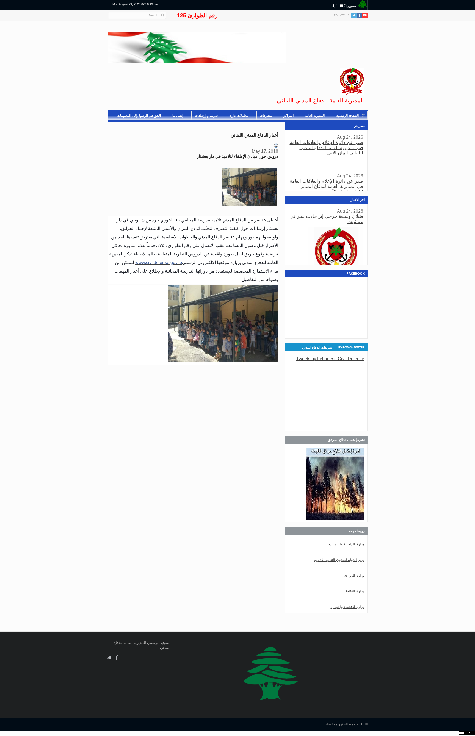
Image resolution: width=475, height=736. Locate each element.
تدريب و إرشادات (206, 116)
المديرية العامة (315, 116)
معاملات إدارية (238, 116)
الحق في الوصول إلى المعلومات (139, 116)
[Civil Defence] (352, 81)
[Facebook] (359, 15)
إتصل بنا (177, 116)
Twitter (354, 15)
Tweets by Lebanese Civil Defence (330, 358)
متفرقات (266, 116)
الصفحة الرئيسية (347, 116)
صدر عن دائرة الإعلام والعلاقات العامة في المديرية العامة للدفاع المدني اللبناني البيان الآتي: (326, 147)
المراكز (288, 116)
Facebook (117, 657)
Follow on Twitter (351, 347)
